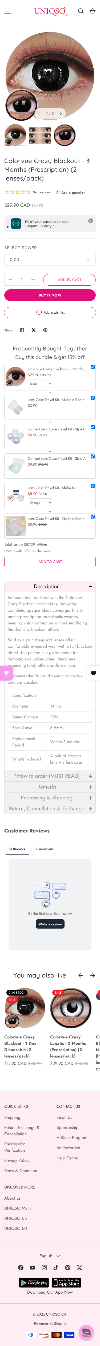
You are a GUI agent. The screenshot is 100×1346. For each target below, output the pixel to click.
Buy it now (50, 295)
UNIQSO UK (15, 1218)
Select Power (20, 248)
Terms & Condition (20, 1171)
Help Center (67, 1158)
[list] (50, 76)
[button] (50, 586)
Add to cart (69, 279)
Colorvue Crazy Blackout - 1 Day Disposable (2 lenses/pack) (20, 1046)
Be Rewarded (68, 1148)
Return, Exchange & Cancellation (22, 1130)
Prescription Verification (14, 1147)
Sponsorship (67, 1127)
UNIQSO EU (15, 1228)
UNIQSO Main (17, 1208)
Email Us (64, 1117)
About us (12, 1198)
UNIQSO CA (56, 1314)
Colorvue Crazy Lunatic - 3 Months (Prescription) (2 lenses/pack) (68, 1046)
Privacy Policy (16, 1160)
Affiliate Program (72, 1138)
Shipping (12, 1117)
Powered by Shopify (50, 1323)
